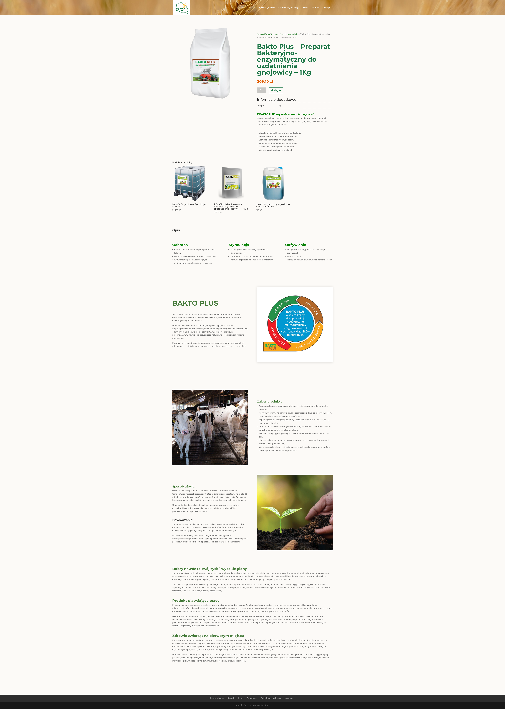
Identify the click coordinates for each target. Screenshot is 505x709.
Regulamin (252, 698)
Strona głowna (217, 698)
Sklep (327, 8)
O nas (305, 8)
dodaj (274, 90)
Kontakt (316, 8)
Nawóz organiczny (288, 8)
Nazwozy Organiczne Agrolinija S (285, 34)
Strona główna (267, 8)
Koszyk (231, 698)
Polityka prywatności (271, 698)
